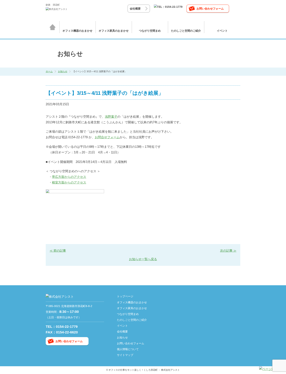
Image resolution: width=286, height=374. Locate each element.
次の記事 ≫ (228, 250)
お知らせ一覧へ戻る (143, 259)
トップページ (52, 27)
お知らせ (62, 71)
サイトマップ (125, 355)
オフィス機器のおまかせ (77, 30)
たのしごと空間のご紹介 (186, 30)
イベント (222, 30)
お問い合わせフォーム (210, 8)
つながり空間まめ (150, 30)
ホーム (49, 71)
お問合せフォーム (107, 137)
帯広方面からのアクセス (69, 176)
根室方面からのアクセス (69, 182)
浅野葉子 (111, 116)
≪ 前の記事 (58, 250)
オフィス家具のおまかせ (114, 30)
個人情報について (128, 349)
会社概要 (135, 8)
